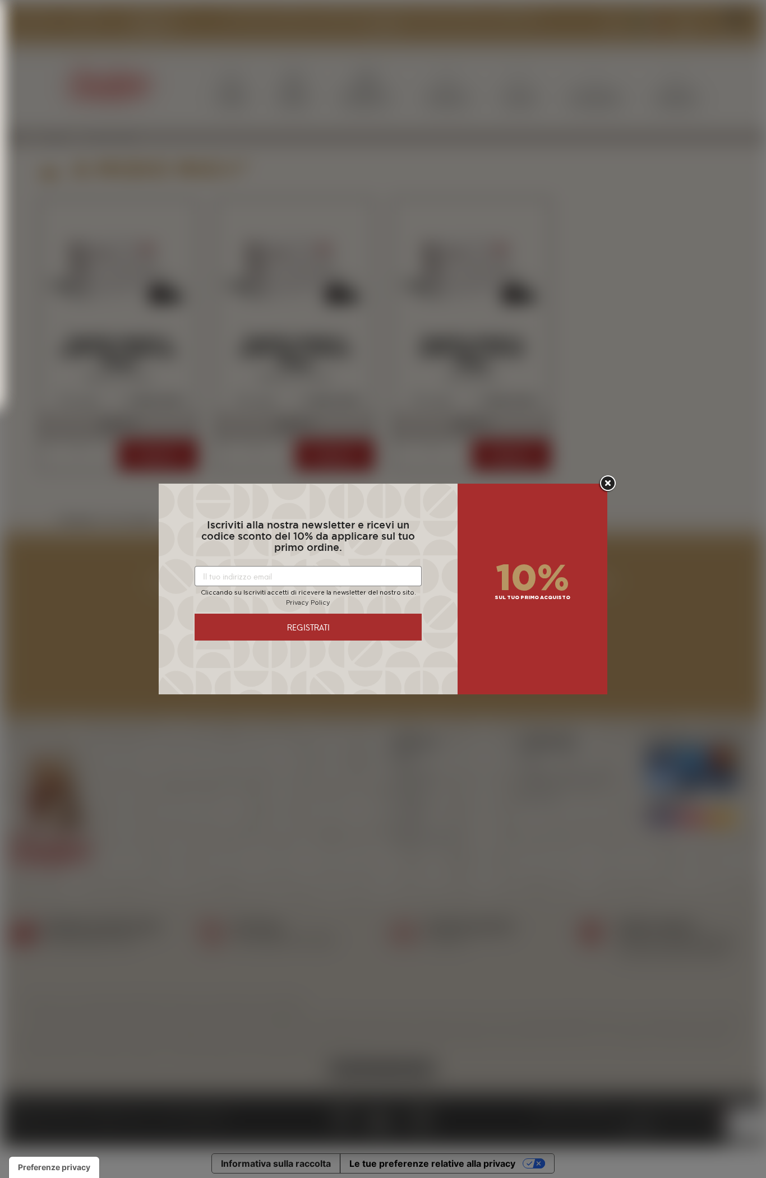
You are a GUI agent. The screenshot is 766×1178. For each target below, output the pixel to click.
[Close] (607, 484)
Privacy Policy (308, 603)
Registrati (308, 626)
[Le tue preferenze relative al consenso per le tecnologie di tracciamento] (54, 1167)
